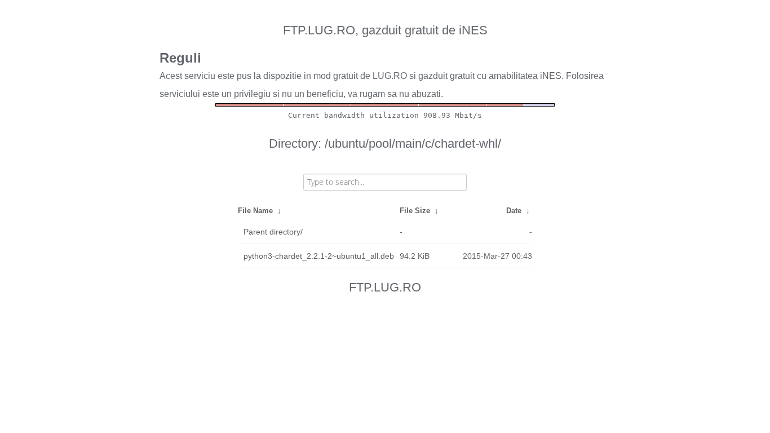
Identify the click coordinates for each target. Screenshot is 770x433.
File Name (255, 210)
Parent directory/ (273, 231)
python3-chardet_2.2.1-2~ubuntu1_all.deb (319, 255)
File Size (415, 210)
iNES (550, 76)
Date (513, 210)
